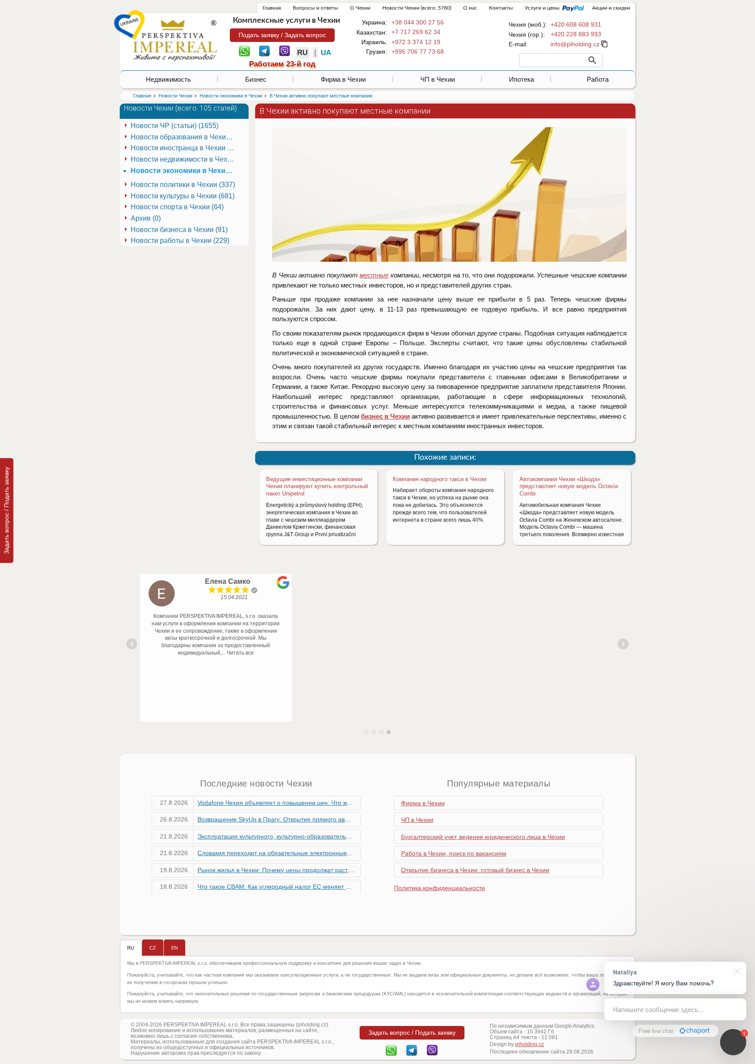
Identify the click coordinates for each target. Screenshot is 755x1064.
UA (326, 53)
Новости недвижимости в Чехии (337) (184, 159)
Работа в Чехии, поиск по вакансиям (453, 853)
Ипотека (521, 79)
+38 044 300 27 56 (417, 22)
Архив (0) (146, 218)
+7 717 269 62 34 (415, 31)
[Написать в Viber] (284, 50)
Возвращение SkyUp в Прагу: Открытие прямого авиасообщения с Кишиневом (310, 819)
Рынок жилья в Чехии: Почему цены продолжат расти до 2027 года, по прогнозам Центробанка (334, 869)
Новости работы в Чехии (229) (180, 240)
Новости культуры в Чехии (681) (183, 196)
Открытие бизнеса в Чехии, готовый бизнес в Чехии (475, 869)
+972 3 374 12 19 (415, 41)
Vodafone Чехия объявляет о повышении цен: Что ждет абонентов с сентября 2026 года (324, 802)
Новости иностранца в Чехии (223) (184, 148)
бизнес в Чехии (385, 416)
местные (374, 275)
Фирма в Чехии (343, 79)
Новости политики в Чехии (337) (183, 184)
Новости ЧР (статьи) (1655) (174, 125)
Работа (598, 79)
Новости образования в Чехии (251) (184, 137)
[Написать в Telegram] (264, 50)
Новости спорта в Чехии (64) (177, 207)
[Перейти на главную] (175, 40)
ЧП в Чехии (437, 79)
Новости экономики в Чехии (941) (184, 170)
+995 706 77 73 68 (417, 51)
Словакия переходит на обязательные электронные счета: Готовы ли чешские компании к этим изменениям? (355, 852)
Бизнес (256, 79)
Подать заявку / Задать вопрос (282, 34)
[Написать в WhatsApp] (244, 50)
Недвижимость (168, 79)
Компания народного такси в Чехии (439, 479)
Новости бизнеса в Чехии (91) (179, 229)
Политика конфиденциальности (439, 887)
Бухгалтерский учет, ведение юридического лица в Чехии (483, 836)
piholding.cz (529, 1044)
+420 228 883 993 (576, 34)
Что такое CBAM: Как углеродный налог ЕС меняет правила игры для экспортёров (315, 886)
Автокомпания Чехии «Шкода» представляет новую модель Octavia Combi (568, 486)
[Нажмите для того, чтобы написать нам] (575, 44)
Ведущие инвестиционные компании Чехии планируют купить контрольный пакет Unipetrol (317, 486)
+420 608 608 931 (576, 24)
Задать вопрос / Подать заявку (6, 510)
